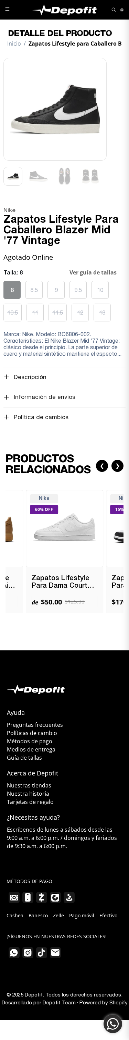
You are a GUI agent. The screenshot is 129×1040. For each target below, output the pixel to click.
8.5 (34, 289)
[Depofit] (64, 10)
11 (35, 312)
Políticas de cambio (32, 733)
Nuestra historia (28, 793)
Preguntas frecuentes (35, 725)
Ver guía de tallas (93, 272)
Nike (9, 210)
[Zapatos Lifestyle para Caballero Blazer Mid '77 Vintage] (55, 109)
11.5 (57, 312)
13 (102, 312)
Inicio (14, 43)
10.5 (12, 312)
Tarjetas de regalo (30, 802)
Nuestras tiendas (29, 785)
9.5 (78, 289)
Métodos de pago (29, 741)
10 (100, 289)
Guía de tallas (24, 757)
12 (80, 312)
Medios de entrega (31, 749)
